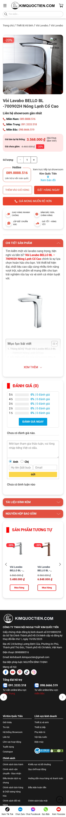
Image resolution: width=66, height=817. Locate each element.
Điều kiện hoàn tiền (37, 787)
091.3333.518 (29, 124)
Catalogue (8, 752)
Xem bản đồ (48, 180)
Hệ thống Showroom (13, 732)
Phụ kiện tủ (39, 732)
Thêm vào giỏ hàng (17, 189)
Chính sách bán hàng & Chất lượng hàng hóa (13, 791)
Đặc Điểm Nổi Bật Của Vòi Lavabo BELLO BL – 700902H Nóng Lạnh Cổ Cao (33, 359)
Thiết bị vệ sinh (41, 722)
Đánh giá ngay (33, 421)
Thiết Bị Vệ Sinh (24, 25)
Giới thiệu (7, 722)
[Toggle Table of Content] (53, 344)
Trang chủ (8, 25)
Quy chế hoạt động (37, 769)
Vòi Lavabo (42, 25)
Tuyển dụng (8, 747)
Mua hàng (19, 587)
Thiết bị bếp (40, 727)
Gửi (33, 474)
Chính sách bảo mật (38, 801)
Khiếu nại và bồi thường (39, 764)
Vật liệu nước (40, 737)
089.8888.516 (27, 119)
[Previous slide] (6, 564)
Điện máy (38, 742)
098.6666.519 (26, 129)
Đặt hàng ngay (48, 190)
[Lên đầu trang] (59, 799)
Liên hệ (6, 737)
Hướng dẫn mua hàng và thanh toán (45, 778)
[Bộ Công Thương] (42, 751)
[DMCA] (57, 750)
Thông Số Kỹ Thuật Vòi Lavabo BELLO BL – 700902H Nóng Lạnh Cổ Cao (33, 350)
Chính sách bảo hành (13, 764)
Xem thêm (31, 367)
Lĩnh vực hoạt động (12, 742)
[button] (3, 697)
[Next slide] (60, 564)
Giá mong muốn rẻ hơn (35, 201)
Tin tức (6, 727)
